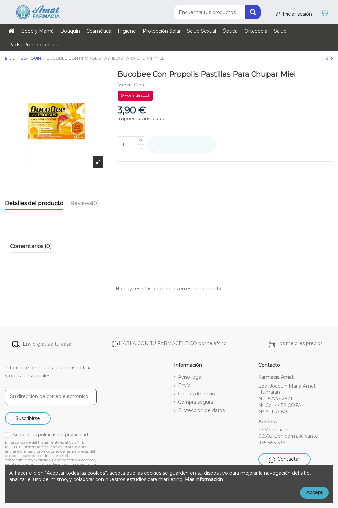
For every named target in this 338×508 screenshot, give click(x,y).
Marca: (125, 85)
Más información (204, 479)
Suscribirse (28, 418)
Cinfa (140, 85)
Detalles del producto (34, 203)
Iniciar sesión (297, 14)
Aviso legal (190, 377)
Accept (314, 492)
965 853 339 (272, 443)
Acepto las (50, 435)
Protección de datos (201, 410)
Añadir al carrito (186, 145)
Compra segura (195, 402)
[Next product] (331, 58)
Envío (184, 385)
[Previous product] (328, 58)
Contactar (288, 459)
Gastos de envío (196, 394)
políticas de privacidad (63, 435)
